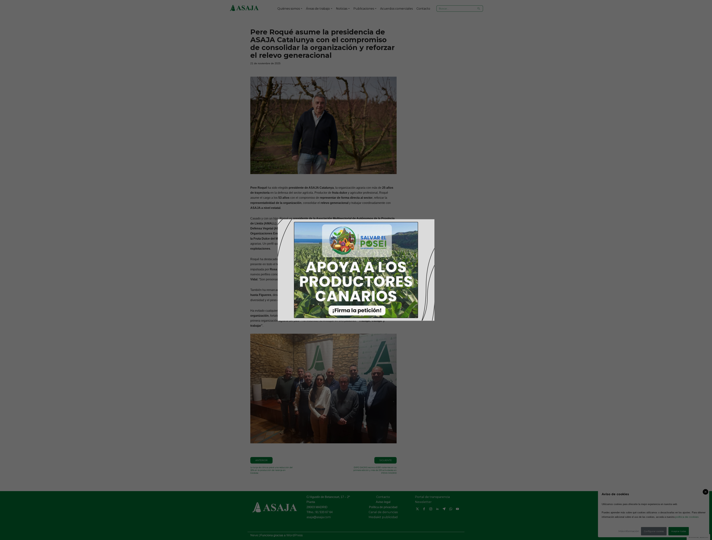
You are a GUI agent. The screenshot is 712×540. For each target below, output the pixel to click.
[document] (356, 270)
